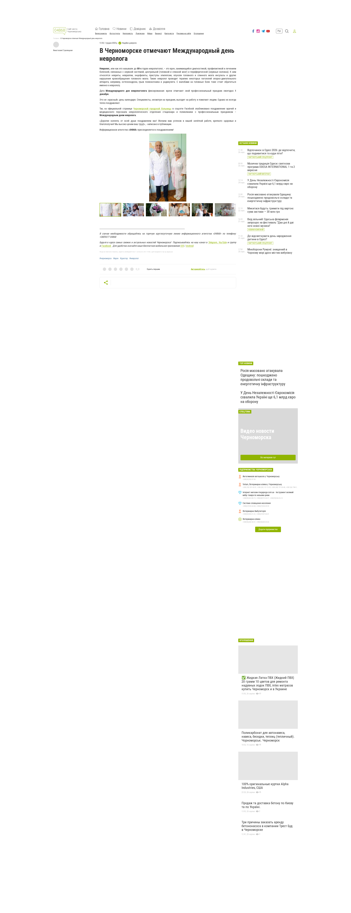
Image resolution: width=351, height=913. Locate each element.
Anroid (189, 245)
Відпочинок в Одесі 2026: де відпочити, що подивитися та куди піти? (271, 151)
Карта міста (169, 33)
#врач (115, 258)
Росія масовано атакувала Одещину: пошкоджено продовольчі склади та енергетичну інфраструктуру (269, 198)
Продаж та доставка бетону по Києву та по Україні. (267, 805)
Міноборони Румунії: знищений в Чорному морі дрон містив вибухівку (269, 251)
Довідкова (140, 33)
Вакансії (158, 33)
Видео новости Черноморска (257, 434)
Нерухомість (128, 33)
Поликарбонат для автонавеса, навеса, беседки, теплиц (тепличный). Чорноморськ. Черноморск (268, 736)
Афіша (149, 33)
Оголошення (199, 33)
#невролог (134, 258)
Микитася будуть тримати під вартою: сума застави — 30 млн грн (270, 210)
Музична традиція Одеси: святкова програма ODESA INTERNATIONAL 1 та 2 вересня (271, 167)
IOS (182, 245)
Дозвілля (159, 28)
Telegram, (213, 242)
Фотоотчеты (115, 33)
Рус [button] (279, 31)
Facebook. (106, 245)
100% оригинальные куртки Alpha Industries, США (265, 786)
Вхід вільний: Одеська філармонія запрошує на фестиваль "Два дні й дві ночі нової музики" (270, 222)
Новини (121, 28)
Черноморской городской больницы (152, 108)
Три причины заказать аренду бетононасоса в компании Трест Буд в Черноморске (267, 826)
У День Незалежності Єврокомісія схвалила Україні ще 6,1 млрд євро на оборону (270, 183)
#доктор (124, 258)
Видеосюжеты (101, 33)
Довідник (140, 28)
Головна (104, 28)
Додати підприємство (268, 529)
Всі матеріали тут (268, 457)
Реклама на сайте (184, 33)
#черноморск (106, 258)
